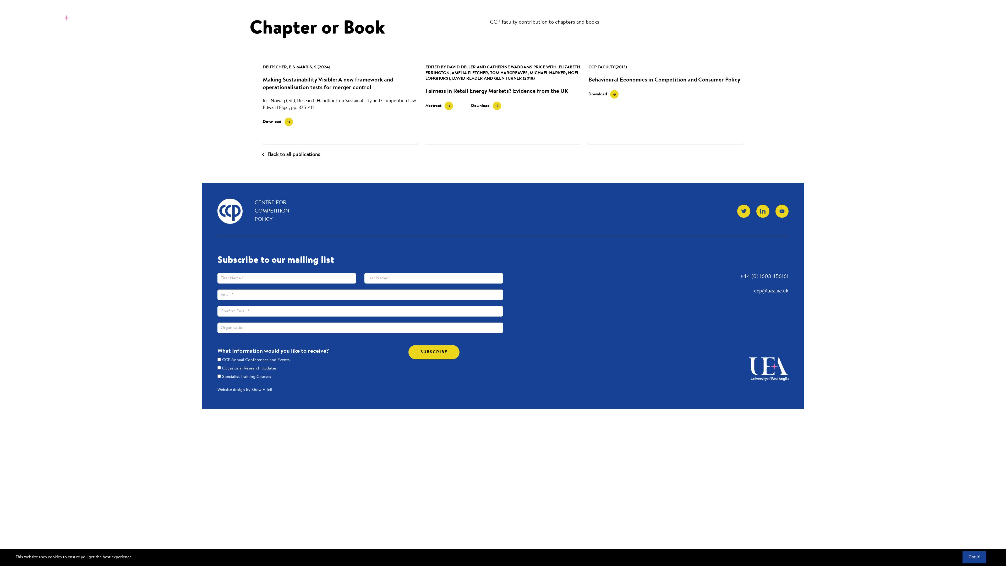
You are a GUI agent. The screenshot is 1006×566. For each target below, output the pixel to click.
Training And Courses (536, 13)
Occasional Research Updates (249, 368)
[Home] (48, 20)
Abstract (435, 106)
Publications (460, 13)
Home (429, 13)
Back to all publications (294, 154)
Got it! (974, 557)
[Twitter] (743, 211)
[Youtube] (782, 211)
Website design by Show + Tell (244, 390)
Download (278, 121)
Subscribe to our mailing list (275, 260)
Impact (612, 13)
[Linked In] (762, 211)
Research (583, 13)
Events (492, 13)
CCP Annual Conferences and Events (256, 360)
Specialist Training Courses (246, 377)
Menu (973, 12)
